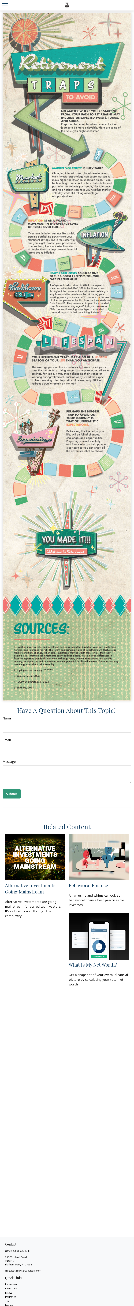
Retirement (11, 1284)
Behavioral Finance (88, 885)
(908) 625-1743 (21, 1250)
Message (9, 762)
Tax (7, 1301)
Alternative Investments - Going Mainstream (32, 888)
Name (7, 718)
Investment (11, 1288)
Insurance (10, 1296)
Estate (8, 1292)
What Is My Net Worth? (93, 964)
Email (7, 740)
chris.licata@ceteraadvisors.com (23, 1270)
